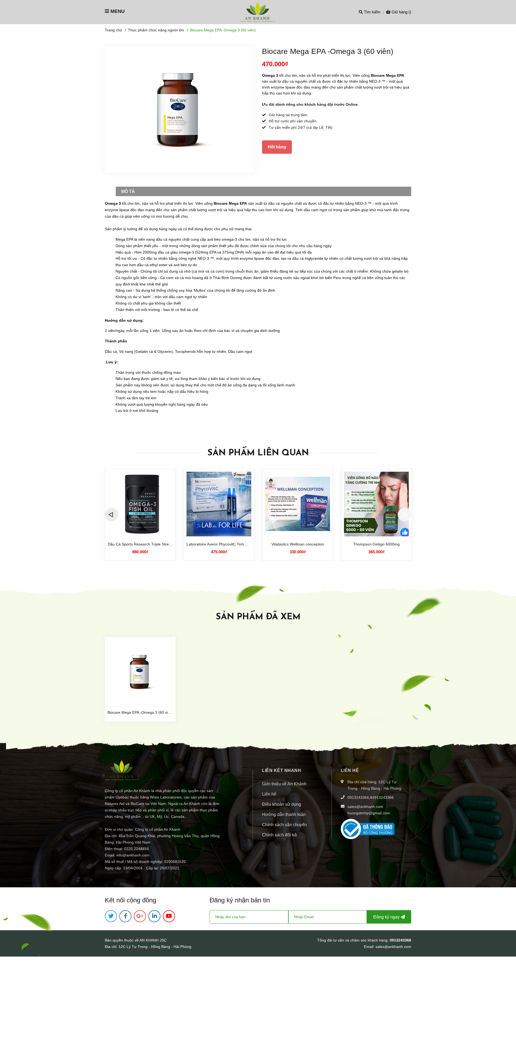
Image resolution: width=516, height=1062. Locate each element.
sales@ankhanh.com (365, 806)
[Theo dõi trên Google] (140, 916)
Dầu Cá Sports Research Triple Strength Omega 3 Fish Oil (157, 544)
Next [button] (404, 514)
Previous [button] (111, 514)
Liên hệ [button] (350, 770)
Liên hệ (269, 794)
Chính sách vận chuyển (284, 824)
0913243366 (358, 797)
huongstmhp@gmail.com (368, 813)
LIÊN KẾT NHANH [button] (281, 770)
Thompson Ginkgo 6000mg (376, 544)
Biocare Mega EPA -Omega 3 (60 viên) (140, 712)
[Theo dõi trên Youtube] (169, 916)
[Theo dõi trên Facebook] (125, 916)
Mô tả (128, 191)
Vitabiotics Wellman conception (297, 544)
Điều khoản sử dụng (281, 804)
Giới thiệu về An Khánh (284, 784)
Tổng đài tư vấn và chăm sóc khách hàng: (353, 940)
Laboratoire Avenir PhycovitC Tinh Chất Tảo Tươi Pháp (233, 544)
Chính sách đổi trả (279, 835)
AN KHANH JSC (153, 940)
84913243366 (382, 797)
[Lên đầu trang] (507, 1036)
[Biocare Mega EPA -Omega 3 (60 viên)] (140, 672)
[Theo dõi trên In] (154, 916)
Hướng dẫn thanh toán (284, 814)
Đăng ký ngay (387, 917)
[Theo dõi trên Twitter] (111, 916)
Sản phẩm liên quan (258, 453)
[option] (140, 515)
